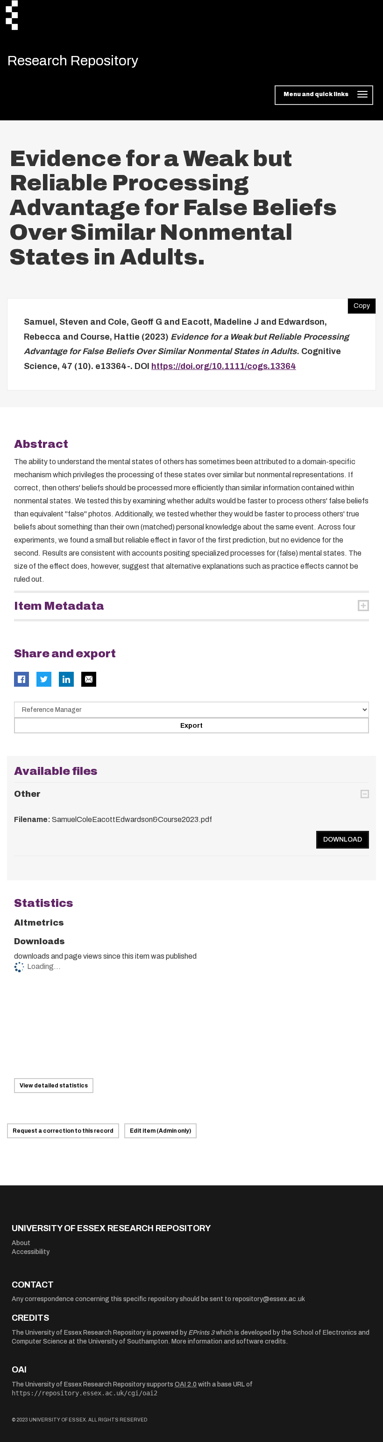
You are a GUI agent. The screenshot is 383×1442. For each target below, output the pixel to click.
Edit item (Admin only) (160, 1131)
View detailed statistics (54, 1085)
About (21, 1243)
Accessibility (31, 1251)
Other (27, 794)
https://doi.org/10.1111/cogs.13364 (223, 366)
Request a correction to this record (63, 1131)
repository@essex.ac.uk (269, 1299)
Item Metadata (59, 606)
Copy (359, 303)
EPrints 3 (201, 1332)
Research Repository (72, 60)
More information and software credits (228, 1341)
